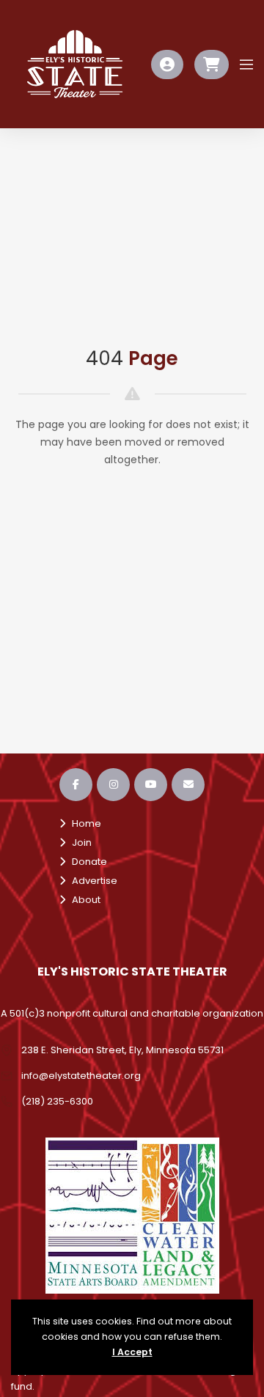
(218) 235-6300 (57, 1101)
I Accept (132, 1352)
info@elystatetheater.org (81, 1076)
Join (78, 842)
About (82, 900)
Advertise (91, 881)
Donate (86, 862)
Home (83, 823)
